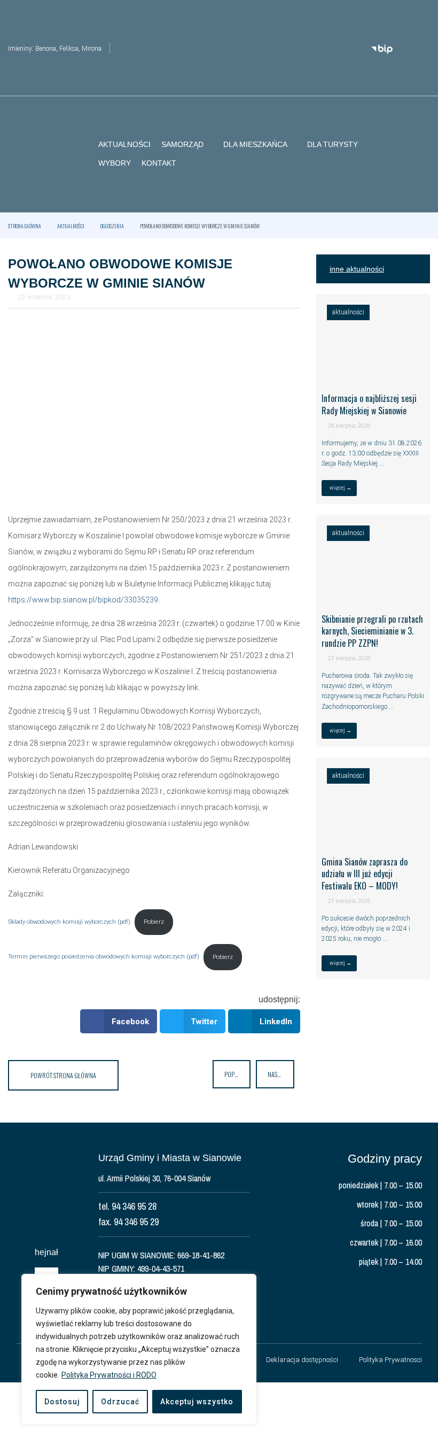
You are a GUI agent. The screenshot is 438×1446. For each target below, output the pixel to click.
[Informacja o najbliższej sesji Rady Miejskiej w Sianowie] (373, 373)
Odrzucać (120, 1401)
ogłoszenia (112, 226)
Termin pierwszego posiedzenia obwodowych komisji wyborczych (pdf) (103, 957)
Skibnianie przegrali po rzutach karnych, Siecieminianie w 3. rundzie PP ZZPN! (372, 631)
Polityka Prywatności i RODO (109, 1375)
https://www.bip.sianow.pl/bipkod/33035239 (83, 600)
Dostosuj (62, 1401)
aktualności (70, 226)
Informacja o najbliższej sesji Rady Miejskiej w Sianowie (369, 404)
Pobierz (154, 921)
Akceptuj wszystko (196, 1401)
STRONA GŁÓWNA (24, 226)
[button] (422, 154)
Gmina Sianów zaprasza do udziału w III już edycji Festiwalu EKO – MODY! (365, 873)
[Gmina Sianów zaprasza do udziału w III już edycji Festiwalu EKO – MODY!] (373, 836)
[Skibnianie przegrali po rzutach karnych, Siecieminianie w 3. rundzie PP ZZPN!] (373, 593)
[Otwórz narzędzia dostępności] (422, 15)
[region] (138, 1349)
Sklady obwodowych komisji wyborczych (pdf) (69, 921)
